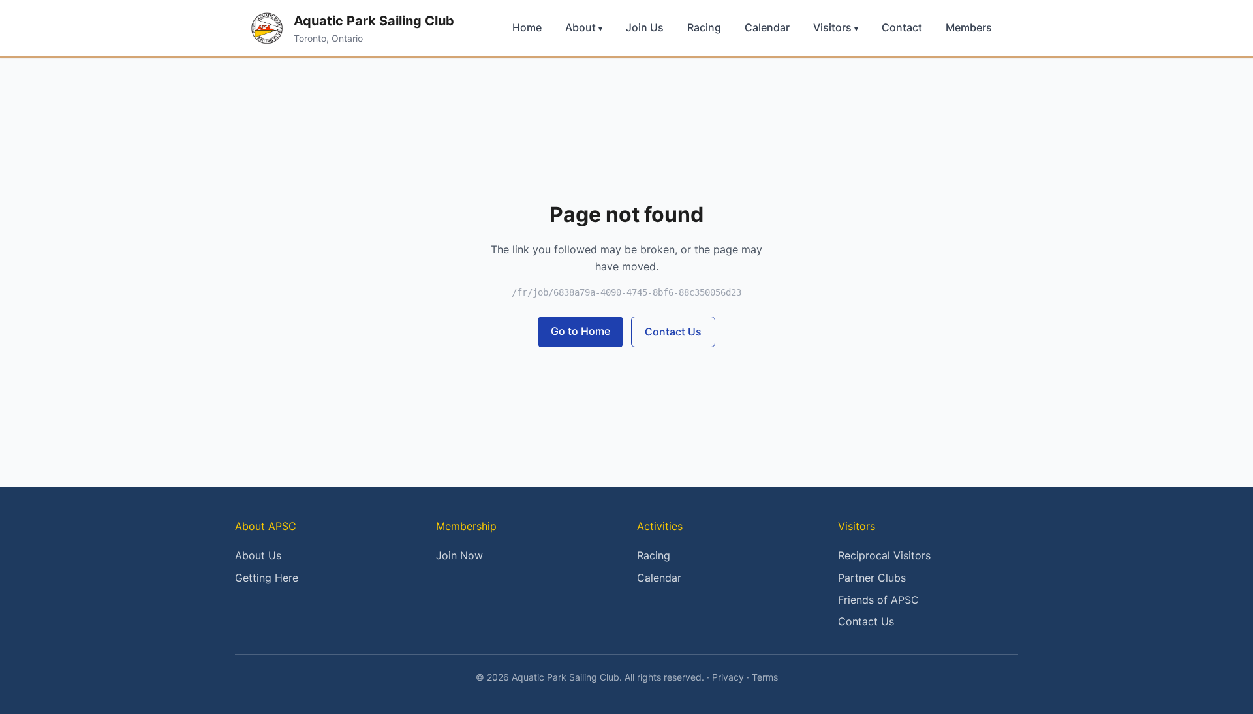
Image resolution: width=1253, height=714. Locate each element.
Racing (704, 27)
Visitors (835, 27)
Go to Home (580, 330)
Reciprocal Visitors (884, 555)
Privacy (728, 677)
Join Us (645, 27)
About (583, 27)
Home (527, 27)
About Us (258, 555)
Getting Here (266, 577)
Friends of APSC (878, 599)
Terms (765, 677)
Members (969, 27)
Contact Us (673, 331)
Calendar (767, 27)
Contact (902, 27)
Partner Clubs (872, 577)
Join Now (459, 555)
